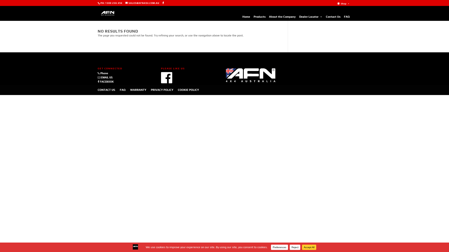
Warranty (138, 90)
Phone (104, 73)
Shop (343, 3)
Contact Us (333, 16)
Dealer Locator (309, 16)
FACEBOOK (106, 81)
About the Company (282, 16)
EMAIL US (106, 77)
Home (246, 16)
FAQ (347, 16)
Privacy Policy (162, 90)
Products (260, 16)
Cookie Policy (188, 90)
